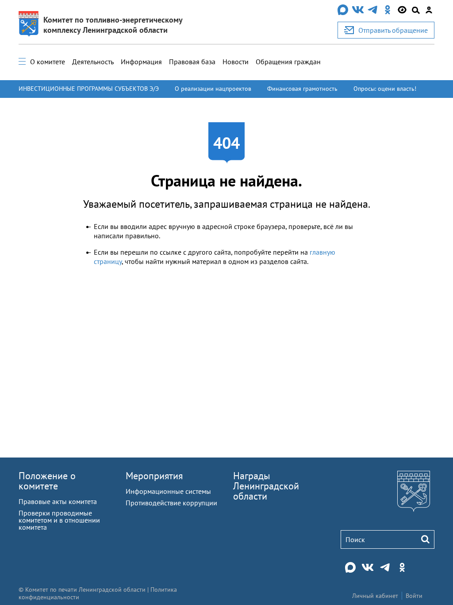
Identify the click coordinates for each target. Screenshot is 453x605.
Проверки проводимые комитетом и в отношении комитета (59, 519)
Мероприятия (154, 475)
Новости (236, 61)
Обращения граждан (288, 61)
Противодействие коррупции (171, 502)
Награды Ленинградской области (266, 485)
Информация (141, 61)
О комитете (47, 61)
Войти (414, 596)
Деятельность (93, 61)
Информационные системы (168, 491)
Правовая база (192, 61)
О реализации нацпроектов (213, 89)
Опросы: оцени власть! (384, 89)
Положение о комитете (47, 480)
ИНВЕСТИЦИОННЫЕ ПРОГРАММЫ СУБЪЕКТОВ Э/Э (89, 89)
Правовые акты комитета (58, 501)
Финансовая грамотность (302, 89)
